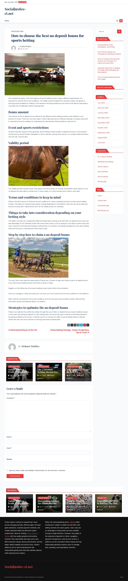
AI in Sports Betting (105, 157)
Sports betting (17, 31)
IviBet (72, 522)
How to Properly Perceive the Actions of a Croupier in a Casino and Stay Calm (109, 61)
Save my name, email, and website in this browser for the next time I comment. (37, 470)
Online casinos (103, 167)
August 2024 (102, 138)
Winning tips (102, 181)
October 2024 (103, 128)
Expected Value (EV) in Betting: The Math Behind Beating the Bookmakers (109, 70)
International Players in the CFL (23, 330)
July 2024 (101, 143)
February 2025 (103, 108)
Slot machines (103, 171)
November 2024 (104, 123)
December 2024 (103, 118)
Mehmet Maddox (25, 46)
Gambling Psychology (105, 162)
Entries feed (102, 200)
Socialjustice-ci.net (15, 11)
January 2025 (103, 113)
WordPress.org (103, 210)
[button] (117, 21)
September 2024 (104, 133)
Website (9, 459)
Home (7, 21)
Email (9, 448)
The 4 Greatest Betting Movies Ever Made (48, 372)
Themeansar (40, 577)
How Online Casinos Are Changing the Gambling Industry (48, 503)
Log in (100, 196)
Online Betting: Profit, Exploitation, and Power (18, 372)
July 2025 (101, 103)
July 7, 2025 (14, 506)
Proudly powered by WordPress (14, 577)
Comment (11, 398)
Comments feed (103, 205)
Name (9, 437)
